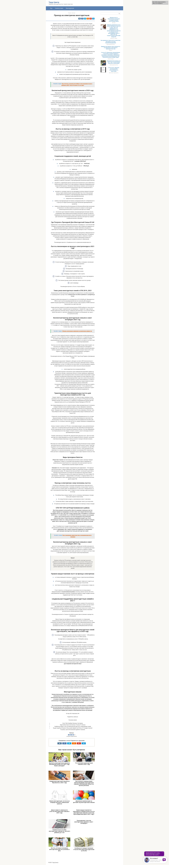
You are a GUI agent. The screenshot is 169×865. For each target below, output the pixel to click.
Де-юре (113, 22)
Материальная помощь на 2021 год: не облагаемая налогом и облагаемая (113, 62)
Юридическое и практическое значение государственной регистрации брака (114, 19)
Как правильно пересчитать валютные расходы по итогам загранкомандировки (110, 41)
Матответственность (113, 72)
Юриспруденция (70, 8)
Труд (51, 8)
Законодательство (111, 44)
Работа (110, 50)
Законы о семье (113, 38)
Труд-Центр (54, 2)
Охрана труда (110, 58)
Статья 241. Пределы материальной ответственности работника (113, 69)
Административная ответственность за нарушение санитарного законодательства (110, 47)
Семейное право (59, 8)
